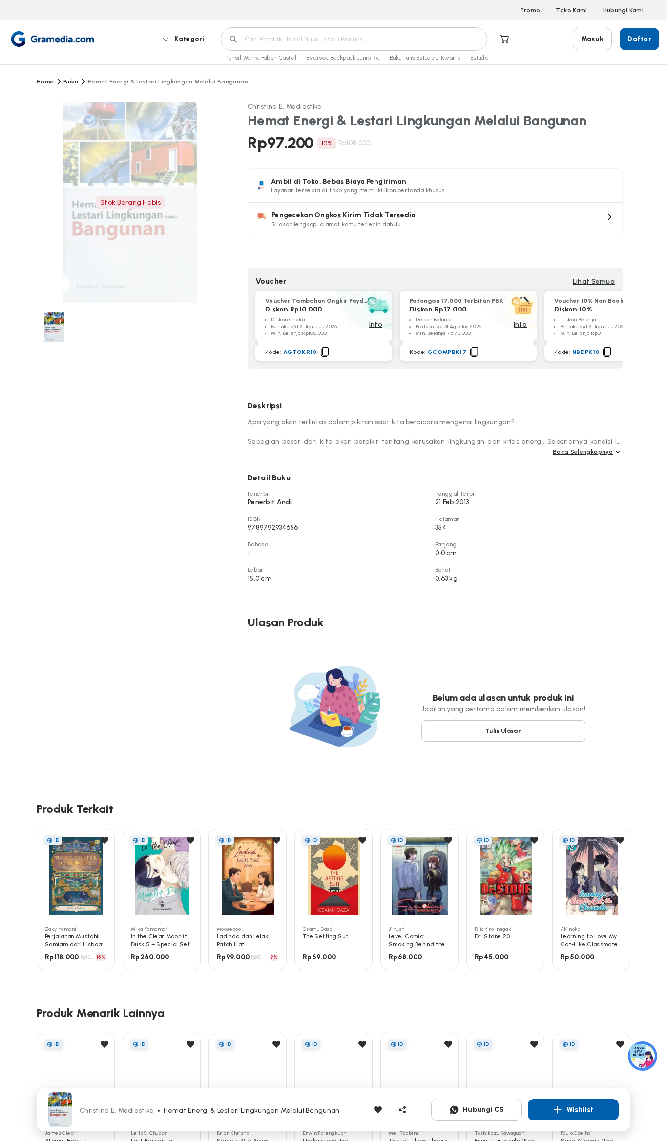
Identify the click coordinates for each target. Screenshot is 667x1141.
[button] (435, 219)
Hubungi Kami (623, 10)
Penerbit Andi (270, 502)
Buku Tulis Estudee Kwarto (425, 57)
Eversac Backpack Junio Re (343, 57)
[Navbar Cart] (505, 39)
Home (45, 81)
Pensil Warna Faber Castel (260, 57)
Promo (531, 10)
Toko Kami (571, 10)
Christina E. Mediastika (285, 107)
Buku (70, 81)
